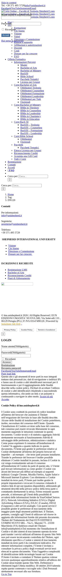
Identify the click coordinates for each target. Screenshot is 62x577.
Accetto (5, 399)
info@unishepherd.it (35, 5)
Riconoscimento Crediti (19, 275)
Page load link (8, 373)
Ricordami (10, 359)
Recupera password (11, 368)
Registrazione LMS (17, 269)
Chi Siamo (13, 248)
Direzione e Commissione (21, 251)
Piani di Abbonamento (19, 278)
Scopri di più (46, 396)
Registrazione (8, 365)
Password (13, 352)
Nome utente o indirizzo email (16, 14)
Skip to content (8, 2)
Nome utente (14, 346)
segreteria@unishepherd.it (14, 224)
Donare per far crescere (20, 254)
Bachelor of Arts (16, 272)
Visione (12, 245)
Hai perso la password (12, 40)
